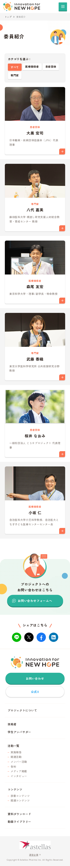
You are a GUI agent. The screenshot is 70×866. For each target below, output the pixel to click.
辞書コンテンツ (20, 796)
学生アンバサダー (19, 732)
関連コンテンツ (20, 800)
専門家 (15, 75)
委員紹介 (21, 16)
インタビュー (19, 776)
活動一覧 (13, 746)
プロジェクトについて (22, 710)
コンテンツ (15, 789)
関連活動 (16, 757)
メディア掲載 (19, 771)
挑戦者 (12, 724)
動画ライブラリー (19, 822)
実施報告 (16, 752)
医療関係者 (32, 66)
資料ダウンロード (19, 814)
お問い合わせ (35, 678)
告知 (13, 766)
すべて (15, 67)
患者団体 (50, 66)
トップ (8, 16)
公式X (35, 692)
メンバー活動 (19, 762)
